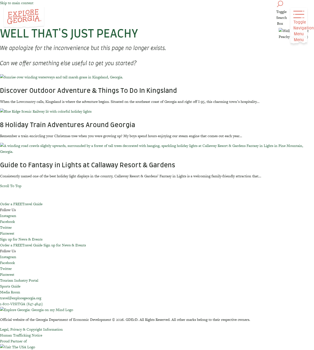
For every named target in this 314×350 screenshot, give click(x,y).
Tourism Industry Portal (19, 280)
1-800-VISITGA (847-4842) (21, 303)
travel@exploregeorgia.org (20, 298)
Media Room (10, 292)
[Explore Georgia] (23, 17)
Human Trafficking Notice (21, 335)
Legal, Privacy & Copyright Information (31, 329)
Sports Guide (10, 286)
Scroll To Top (10, 185)
